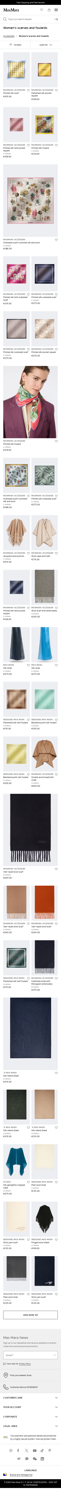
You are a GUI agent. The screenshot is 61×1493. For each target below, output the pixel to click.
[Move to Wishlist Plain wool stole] (56, 1182)
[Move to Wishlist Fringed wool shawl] (56, 1239)
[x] (27, 1450)
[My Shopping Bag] (49, 10)
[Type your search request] (56, 19)
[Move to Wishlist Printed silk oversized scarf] (56, 294)
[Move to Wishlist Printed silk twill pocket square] (28, 145)
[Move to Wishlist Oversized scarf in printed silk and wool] (56, 239)
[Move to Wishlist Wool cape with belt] (56, 553)
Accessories (8, 36)
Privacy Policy (25, 1363)
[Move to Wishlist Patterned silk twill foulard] (28, 719)
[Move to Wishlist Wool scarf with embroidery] (56, 608)
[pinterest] (50, 1450)
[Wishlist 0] (41, 10)
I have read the (18, 1363)
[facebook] (19, 1450)
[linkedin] (42, 1459)
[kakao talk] (27, 1459)
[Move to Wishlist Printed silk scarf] (28, 90)
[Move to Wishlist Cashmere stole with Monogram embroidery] (56, 978)
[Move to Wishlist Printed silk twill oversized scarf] (28, 294)
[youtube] (34, 1450)
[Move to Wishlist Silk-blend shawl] (56, 1073)
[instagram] (11, 1450)
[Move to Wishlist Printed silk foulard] (56, 145)
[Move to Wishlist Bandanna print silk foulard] (56, 719)
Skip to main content (12, 1)
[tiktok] (42, 1450)
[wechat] (34, 1459)
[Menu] (56, 10)
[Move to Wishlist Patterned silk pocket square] (56, 90)
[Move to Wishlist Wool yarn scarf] (28, 1239)
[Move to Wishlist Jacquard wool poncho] (28, 553)
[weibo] (19, 1459)
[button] (15, 44)
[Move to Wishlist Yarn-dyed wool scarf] (56, 869)
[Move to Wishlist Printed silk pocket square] (56, 349)
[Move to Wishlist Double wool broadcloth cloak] (56, 774)
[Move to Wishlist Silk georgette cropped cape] (28, 1182)
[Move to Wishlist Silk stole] (28, 665)
